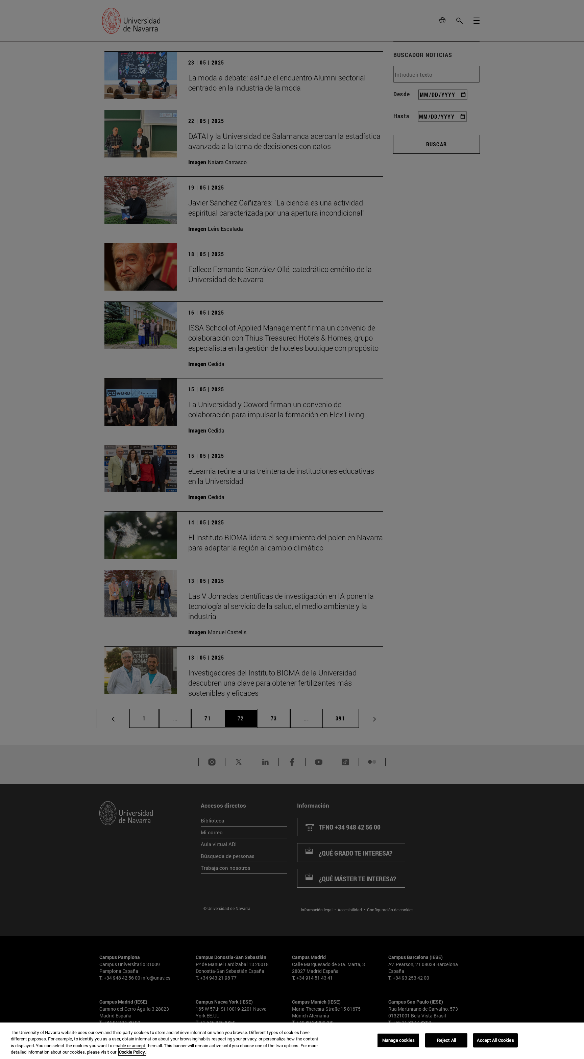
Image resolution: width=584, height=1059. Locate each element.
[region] (292, 1041)
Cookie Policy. (132, 1052)
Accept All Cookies (495, 1040)
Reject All (446, 1040)
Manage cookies (398, 1040)
